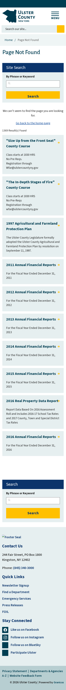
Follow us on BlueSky (26, 644)
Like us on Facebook (25, 629)
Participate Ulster (23, 652)
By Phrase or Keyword (20, 77)
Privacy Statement (14, 671)
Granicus (59, 682)
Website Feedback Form (26, 676)
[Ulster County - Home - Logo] (18, 16)
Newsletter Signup (15, 585)
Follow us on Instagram (27, 637)
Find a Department (15, 592)
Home (9, 40)
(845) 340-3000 (23, 567)
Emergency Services (16, 598)
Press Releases (12, 605)
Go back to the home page (33, 123)
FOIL (5, 611)
